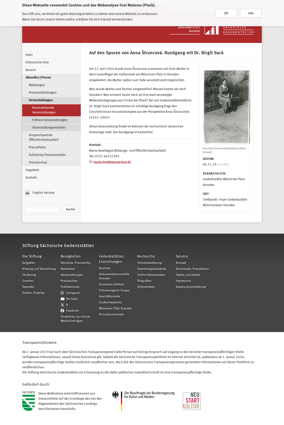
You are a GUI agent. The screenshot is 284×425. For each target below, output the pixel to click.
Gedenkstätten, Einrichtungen (111, 259)
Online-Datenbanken (151, 275)
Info (251, 13)
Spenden (28, 287)
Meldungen (37, 85)
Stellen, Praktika (33, 293)
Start (29, 55)
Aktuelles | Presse (38, 77)
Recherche (146, 256)
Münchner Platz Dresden (115, 308)
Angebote (32, 170)
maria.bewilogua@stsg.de (112, 162)
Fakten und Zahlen (188, 275)
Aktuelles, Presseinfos (76, 263)
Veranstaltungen (41, 100)
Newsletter (68, 269)
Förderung (29, 275)
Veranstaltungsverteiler (49, 127)
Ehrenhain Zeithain (111, 284)
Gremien (28, 281)
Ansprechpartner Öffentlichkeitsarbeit (44, 138)
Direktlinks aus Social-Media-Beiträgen (76, 318)
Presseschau (38, 162)
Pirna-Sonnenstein (111, 314)
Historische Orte (37, 62)
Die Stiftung (32, 256)
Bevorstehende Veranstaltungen (44, 110)
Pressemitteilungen (43, 93)
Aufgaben (28, 263)
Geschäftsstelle (109, 296)
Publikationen (70, 287)
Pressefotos (37, 147)
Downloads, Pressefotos (192, 269)
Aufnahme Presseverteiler (47, 155)
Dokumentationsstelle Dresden (114, 276)
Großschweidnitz (110, 302)
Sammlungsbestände (151, 269)
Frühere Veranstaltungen (49, 120)
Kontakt (31, 177)
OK (226, 13)
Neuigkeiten (71, 256)
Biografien (144, 281)
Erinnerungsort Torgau (114, 290)
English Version (43, 193)
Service (182, 256)
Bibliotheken (146, 287)
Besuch (31, 70)
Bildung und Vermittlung (39, 269)
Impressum (183, 281)
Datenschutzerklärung (191, 287)
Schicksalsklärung (149, 263)
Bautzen (104, 268)
